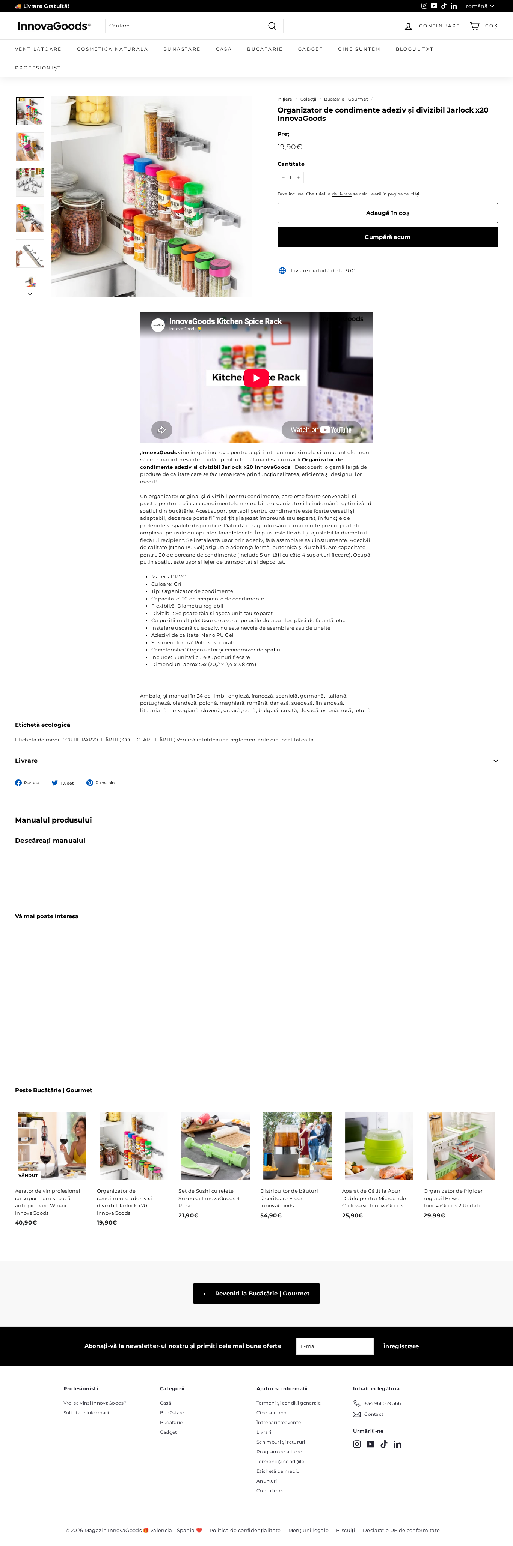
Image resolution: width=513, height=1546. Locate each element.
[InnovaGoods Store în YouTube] (370, 1444)
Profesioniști (39, 68)
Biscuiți (345, 1530)
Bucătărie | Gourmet (346, 99)
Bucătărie (265, 49)
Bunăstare (182, 49)
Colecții (308, 99)
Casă (224, 49)
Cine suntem (359, 49)
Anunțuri (266, 1481)
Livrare (26, 760)
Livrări (263, 1432)
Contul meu (270, 1490)
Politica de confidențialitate (245, 1530)
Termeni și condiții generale (288, 1403)
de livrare (342, 194)
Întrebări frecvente (278, 1422)
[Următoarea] (30, 292)
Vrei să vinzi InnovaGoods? (95, 1403)
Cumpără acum (388, 236)
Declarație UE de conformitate (401, 1530)
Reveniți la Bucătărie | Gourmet (261, 1293)
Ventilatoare (38, 49)
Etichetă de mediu (278, 1471)
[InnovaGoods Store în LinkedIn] (397, 1444)
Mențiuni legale (308, 1530)
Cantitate (291, 164)
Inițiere (285, 99)
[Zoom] (151, 196)
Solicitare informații (86, 1412)
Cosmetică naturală (112, 49)
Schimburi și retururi (280, 1442)
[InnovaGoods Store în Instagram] (357, 1444)
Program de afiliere (279, 1451)
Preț (283, 134)
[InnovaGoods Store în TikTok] (384, 1444)
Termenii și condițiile (280, 1461)
